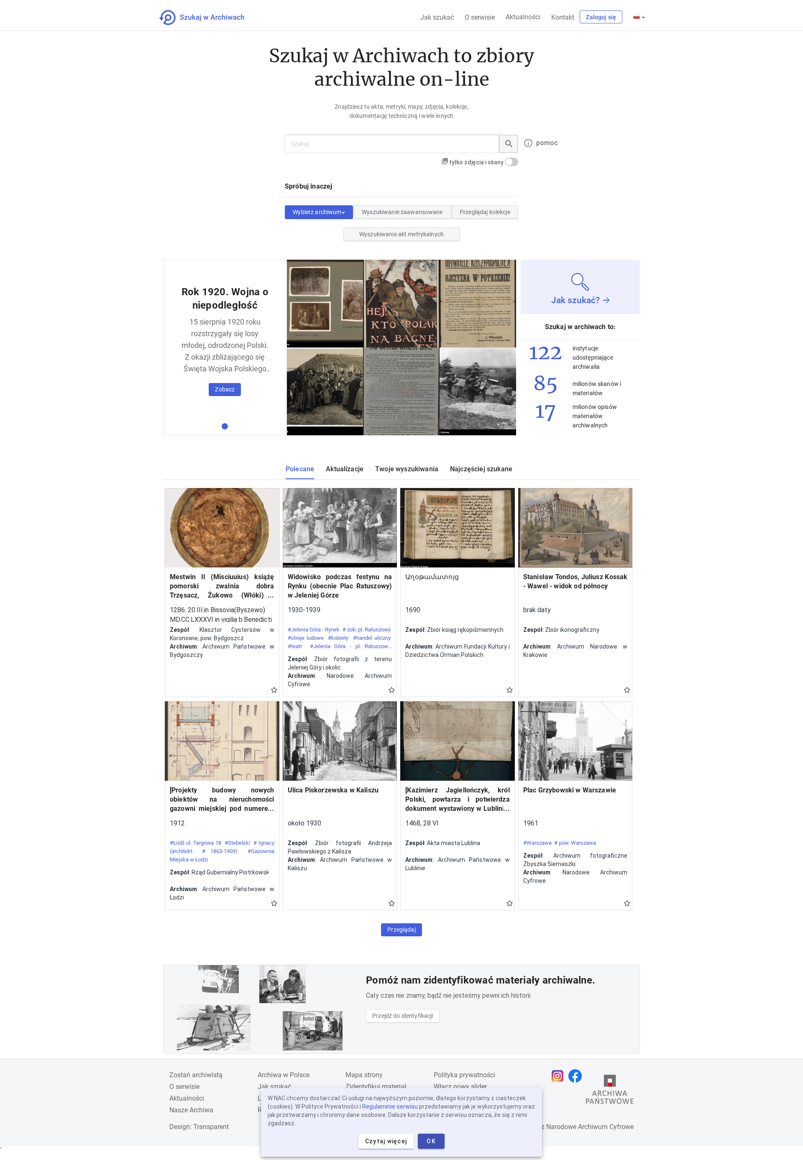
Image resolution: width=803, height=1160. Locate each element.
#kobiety (338, 638)
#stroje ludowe (306, 638)
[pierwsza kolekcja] (225, 426)
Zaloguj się (601, 17)
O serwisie (480, 17)
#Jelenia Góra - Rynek (314, 629)
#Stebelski (237, 843)
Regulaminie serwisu (390, 1106)
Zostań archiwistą (195, 1075)
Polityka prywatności (464, 1075)
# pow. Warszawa (575, 843)
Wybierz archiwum (317, 212)
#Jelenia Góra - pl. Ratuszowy (350, 646)
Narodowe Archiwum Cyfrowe (590, 1127)
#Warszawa (537, 843)
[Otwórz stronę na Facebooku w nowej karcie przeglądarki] (577, 1076)
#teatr (295, 646)
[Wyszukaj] (508, 144)
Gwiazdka (274, 689)
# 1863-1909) (220, 851)
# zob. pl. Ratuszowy (367, 629)
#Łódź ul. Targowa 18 (195, 843)
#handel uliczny (372, 638)
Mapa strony (364, 1075)
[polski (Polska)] (639, 17)
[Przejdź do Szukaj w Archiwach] (209, 18)
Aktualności (523, 17)
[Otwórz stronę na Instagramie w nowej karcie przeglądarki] (559, 1076)
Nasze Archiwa (191, 1110)
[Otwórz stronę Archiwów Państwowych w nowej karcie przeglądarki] (610, 1091)
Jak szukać (437, 17)
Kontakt (562, 17)
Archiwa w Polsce (283, 1075)
